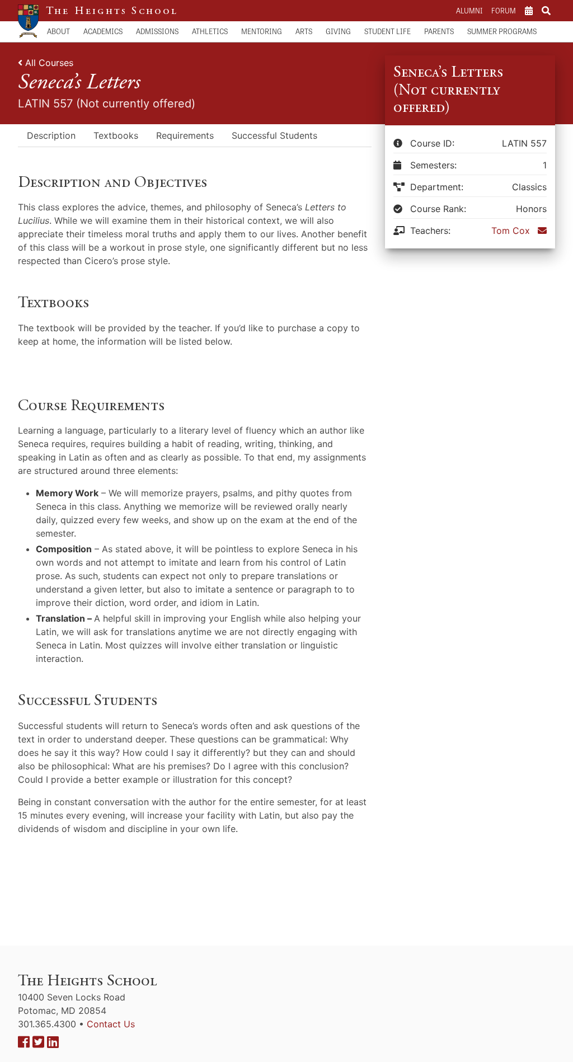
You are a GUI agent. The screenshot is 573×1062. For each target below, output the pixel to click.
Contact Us (111, 1024)
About (58, 31)
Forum (503, 10)
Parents (439, 31)
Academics (103, 31)
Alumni (469, 10)
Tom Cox (510, 230)
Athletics (210, 31)
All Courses (49, 62)
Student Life (387, 31)
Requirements (185, 135)
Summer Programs (502, 31)
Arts (303, 31)
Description (51, 135)
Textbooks (115, 135)
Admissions (157, 31)
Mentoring (261, 31)
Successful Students (274, 135)
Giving (338, 31)
